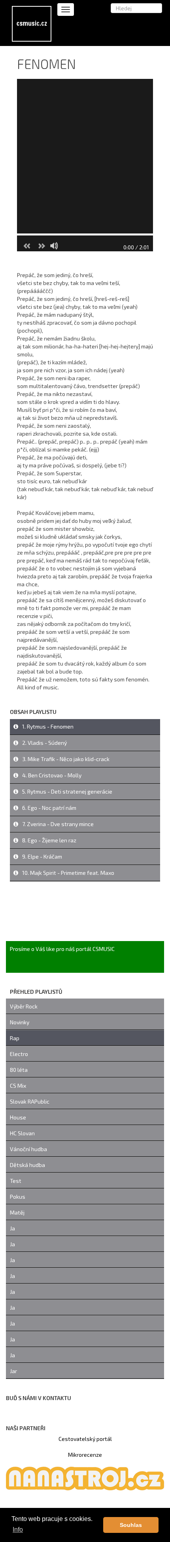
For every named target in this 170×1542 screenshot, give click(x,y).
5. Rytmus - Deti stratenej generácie (67, 791)
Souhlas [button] (131, 1525)
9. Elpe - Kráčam (42, 856)
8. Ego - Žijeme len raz (49, 840)
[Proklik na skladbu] (15, 726)
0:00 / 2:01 (136, 247)
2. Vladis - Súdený (44, 742)
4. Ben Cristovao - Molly (51, 775)
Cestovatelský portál (85, 1438)
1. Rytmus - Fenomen (48, 726)
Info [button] (18, 1529)
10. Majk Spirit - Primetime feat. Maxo (68, 872)
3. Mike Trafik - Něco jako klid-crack (66, 759)
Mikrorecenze (85, 1454)
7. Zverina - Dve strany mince (58, 824)
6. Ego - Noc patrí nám (49, 807)
